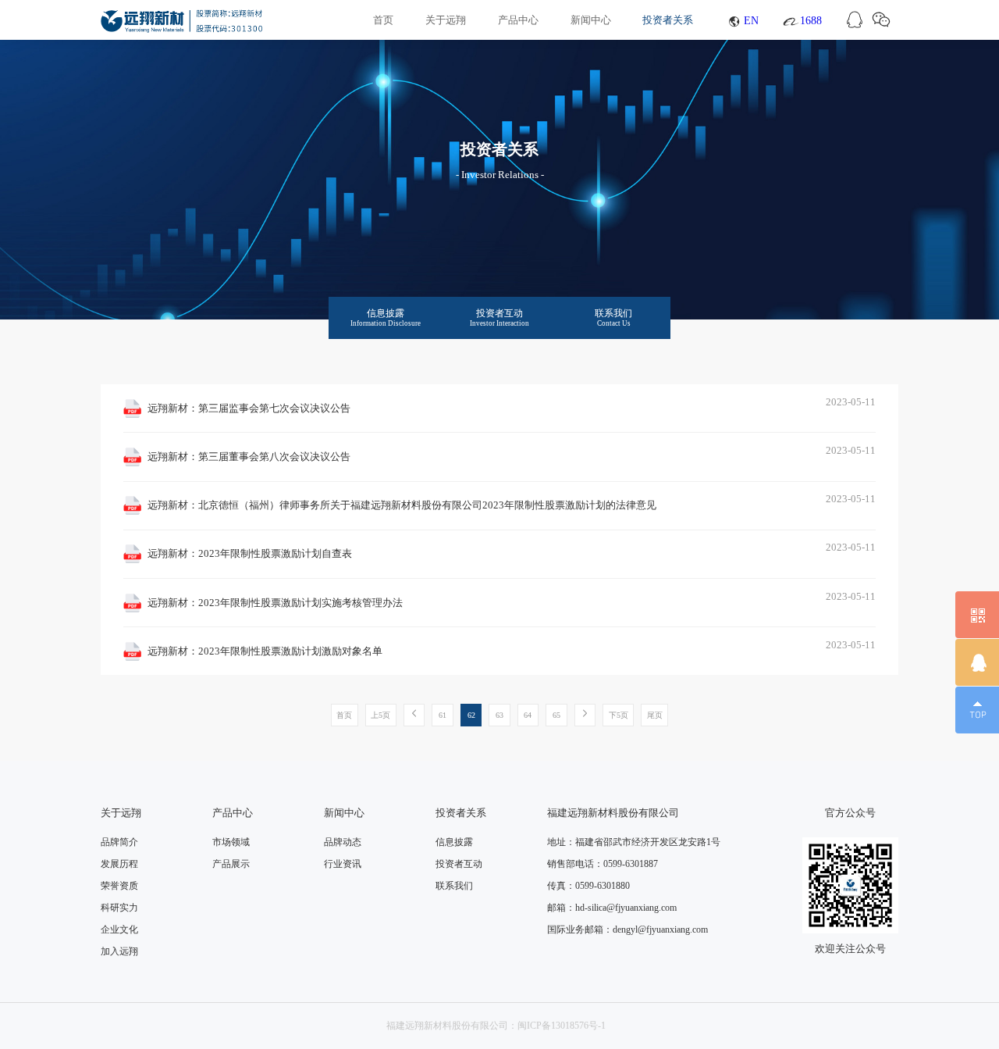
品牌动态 (342, 842)
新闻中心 (591, 20)
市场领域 (231, 842)
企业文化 (119, 930)
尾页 (655, 715)
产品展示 (231, 864)
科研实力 (119, 908)
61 (442, 715)
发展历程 (119, 864)
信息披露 (454, 842)
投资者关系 (667, 20)
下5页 (618, 715)
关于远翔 (445, 20)
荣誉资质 (119, 886)
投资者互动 (459, 864)
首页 (383, 20)
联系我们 (454, 886)
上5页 (380, 715)
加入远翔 (119, 952)
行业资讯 (342, 864)
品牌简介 (119, 842)
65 (556, 715)
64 (527, 715)
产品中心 (518, 20)
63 (499, 715)
